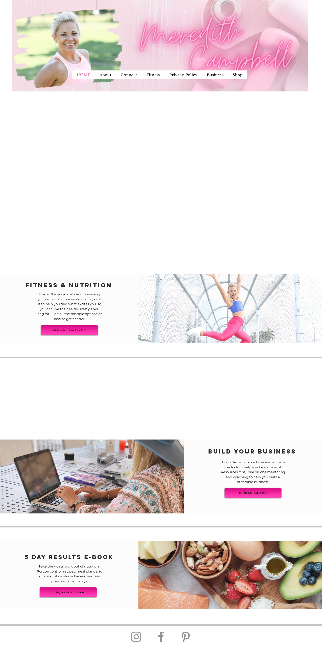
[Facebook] (161, 637)
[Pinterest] (186, 637)
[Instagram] (136, 637)
